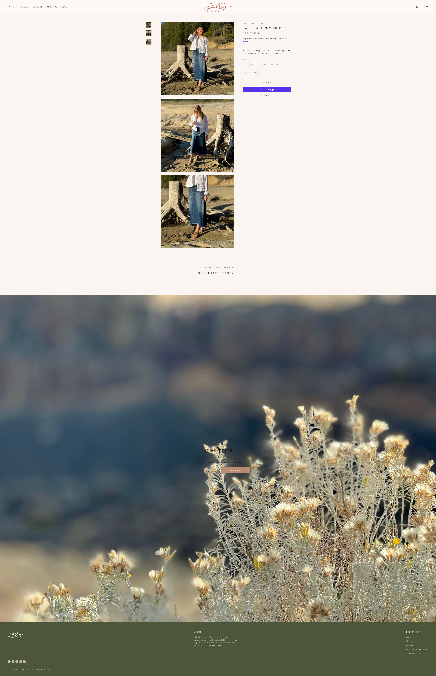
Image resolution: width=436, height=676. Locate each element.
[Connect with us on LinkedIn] (24, 661)
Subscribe (235, 470)
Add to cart (267, 82)
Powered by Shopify (43, 669)
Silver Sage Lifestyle (255, 23)
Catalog (23, 7)
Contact (37, 7)
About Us (52, 7)
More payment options (267, 95)
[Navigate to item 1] (148, 25)
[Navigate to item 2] (148, 33)
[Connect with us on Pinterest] (17, 661)
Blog (64, 7)
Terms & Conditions (414, 653)
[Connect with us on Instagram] (9, 661)
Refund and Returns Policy (417, 649)
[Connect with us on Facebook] (13, 661)
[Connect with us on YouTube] (21, 661)
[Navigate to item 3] (148, 41)
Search (409, 637)
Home (11, 7)
